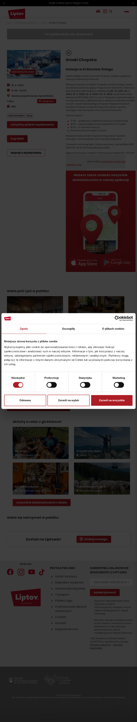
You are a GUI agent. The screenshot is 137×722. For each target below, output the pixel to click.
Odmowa (25, 400)
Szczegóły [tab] (68, 328)
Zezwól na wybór (68, 400)
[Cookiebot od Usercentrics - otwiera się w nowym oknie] (117, 318)
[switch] (52, 385)
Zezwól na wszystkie (112, 400)
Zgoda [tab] (24, 328)
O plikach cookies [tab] (113, 328)
